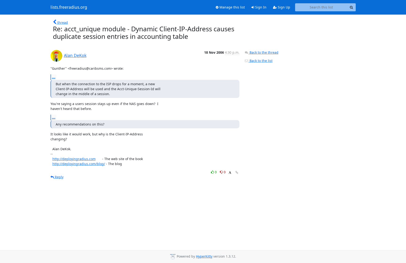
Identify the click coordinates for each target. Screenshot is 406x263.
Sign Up (283, 7)
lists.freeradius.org (69, 7)
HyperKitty (204, 256)
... (53, 77)
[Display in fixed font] (230, 173)
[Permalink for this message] (236, 172)
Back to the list (261, 60)
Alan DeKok (75, 55)
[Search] (351, 7)
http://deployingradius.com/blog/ (78, 164)
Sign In (260, 7)
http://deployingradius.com (74, 159)
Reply (58, 177)
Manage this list (232, 7)
